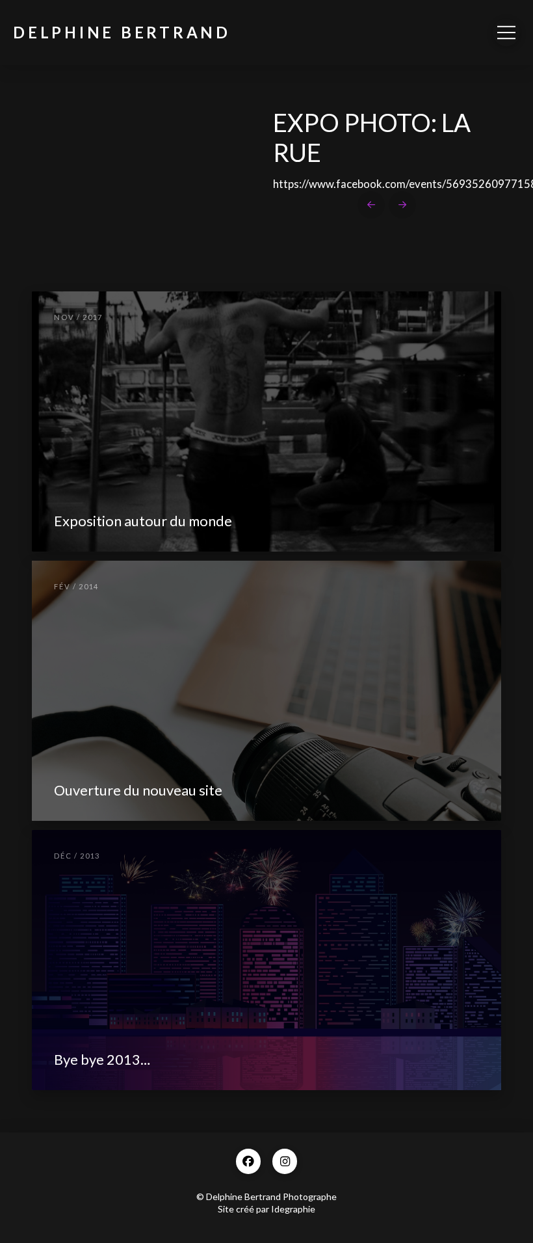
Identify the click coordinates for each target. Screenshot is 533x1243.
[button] (506, 32)
